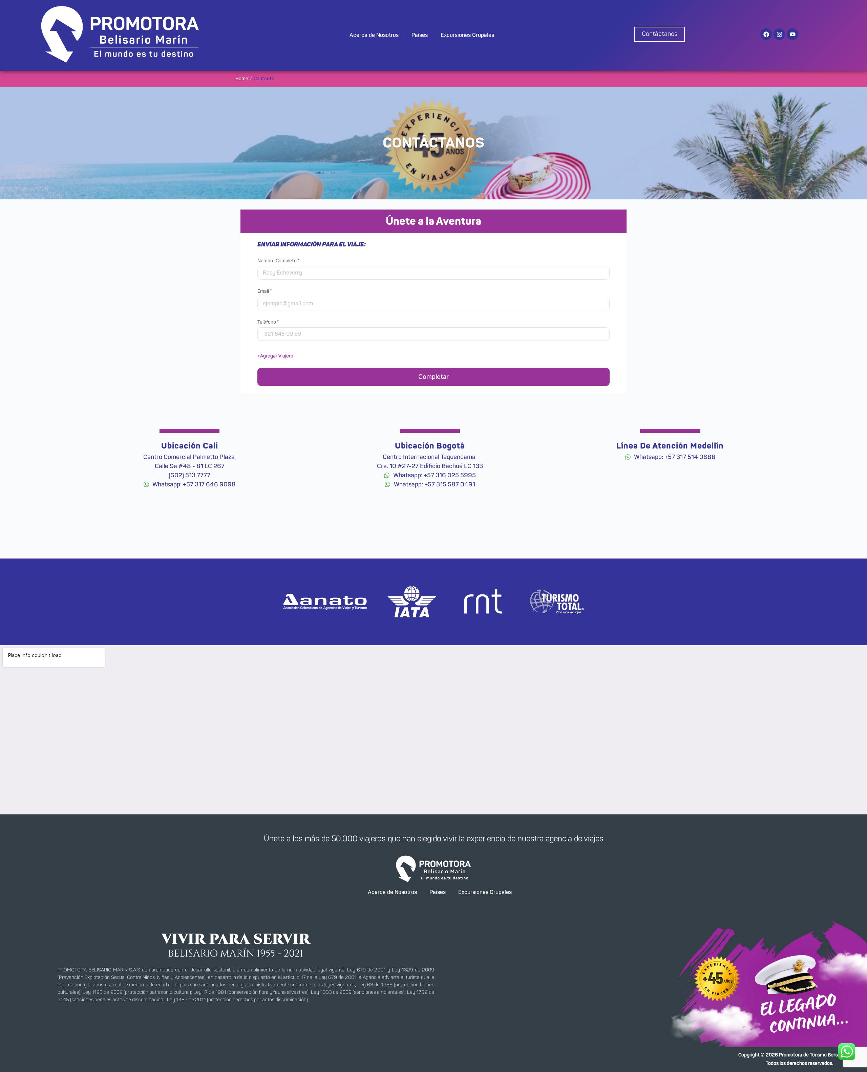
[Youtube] (792, 34)
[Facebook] (766, 34)
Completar (433, 376)
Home (241, 79)
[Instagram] (779, 34)
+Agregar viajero (275, 356)
